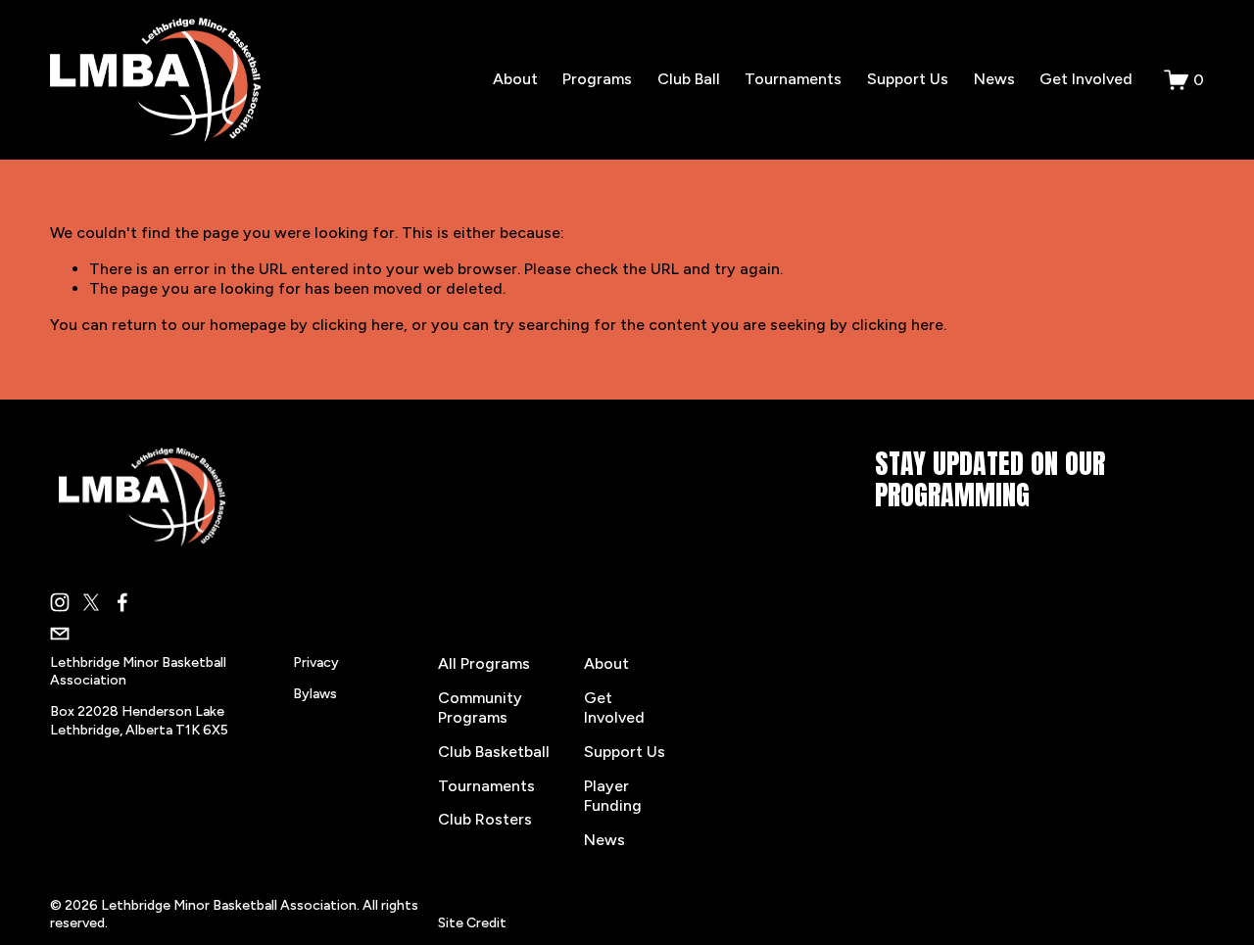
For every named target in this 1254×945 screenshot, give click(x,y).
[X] (91, 602)
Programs (597, 79)
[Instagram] (60, 602)
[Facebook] (122, 602)
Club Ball (688, 79)
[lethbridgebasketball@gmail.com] (60, 633)
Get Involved (1086, 79)
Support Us (907, 79)
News (994, 79)
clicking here (358, 324)
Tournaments (793, 79)
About (515, 79)
